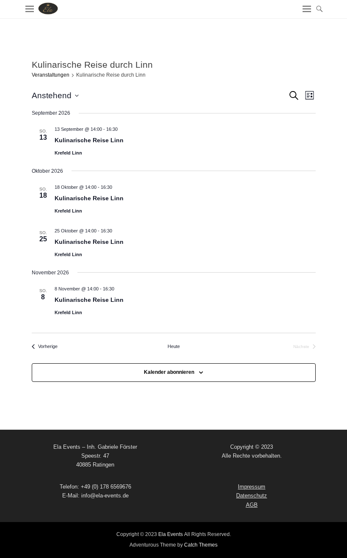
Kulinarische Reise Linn (89, 140)
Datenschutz (251, 495)
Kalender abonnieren (169, 372)
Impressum (251, 486)
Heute (174, 346)
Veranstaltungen (50, 75)
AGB (252, 505)
